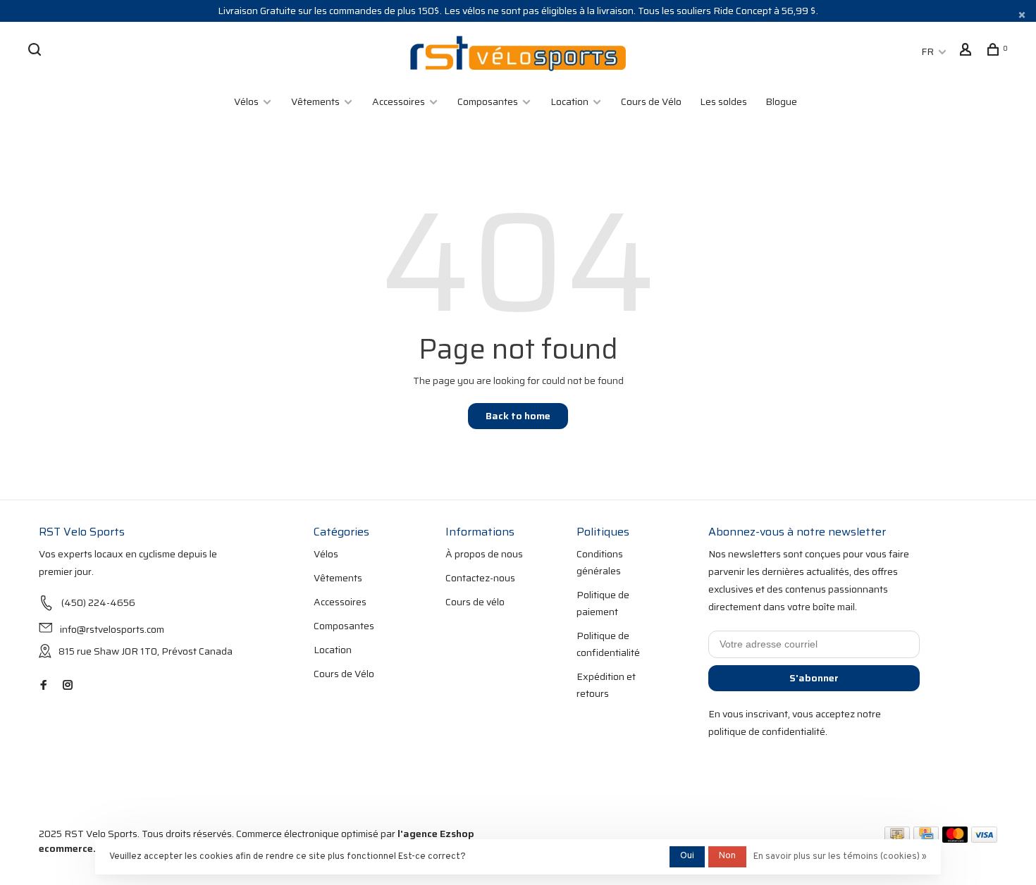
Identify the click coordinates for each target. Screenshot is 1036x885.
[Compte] (967, 51)
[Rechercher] (36, 51)
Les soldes (723, 101)
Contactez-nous (480, 578)
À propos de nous (484, 554)
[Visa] (984, 839)
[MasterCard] (955, 839)
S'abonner (814, 678)
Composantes (487, 101)
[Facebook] (44, 685)
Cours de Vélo (651, 101)
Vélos (246, 101)
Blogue (781, 101)
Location (569, 101)
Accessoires (398, 101)
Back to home (518, 415)
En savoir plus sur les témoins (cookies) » (840, 856)
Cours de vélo (475, 601)
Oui (687, 856)
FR (927, 51)
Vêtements (315, 101)
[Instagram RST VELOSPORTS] (68, 685)
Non (727, 856)
